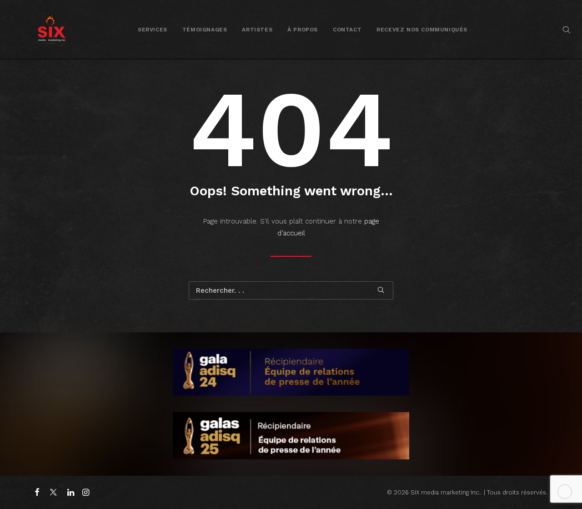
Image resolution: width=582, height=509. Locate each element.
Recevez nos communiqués (421, 29)
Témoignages (204, 29)
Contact (347, 29)
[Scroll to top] (564, 491)
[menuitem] (152, 29)
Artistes (257, 29)
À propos (302, 29)
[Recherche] (291, 290)
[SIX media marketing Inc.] (52, 29)
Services (152, 29)
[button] (566, 29)
